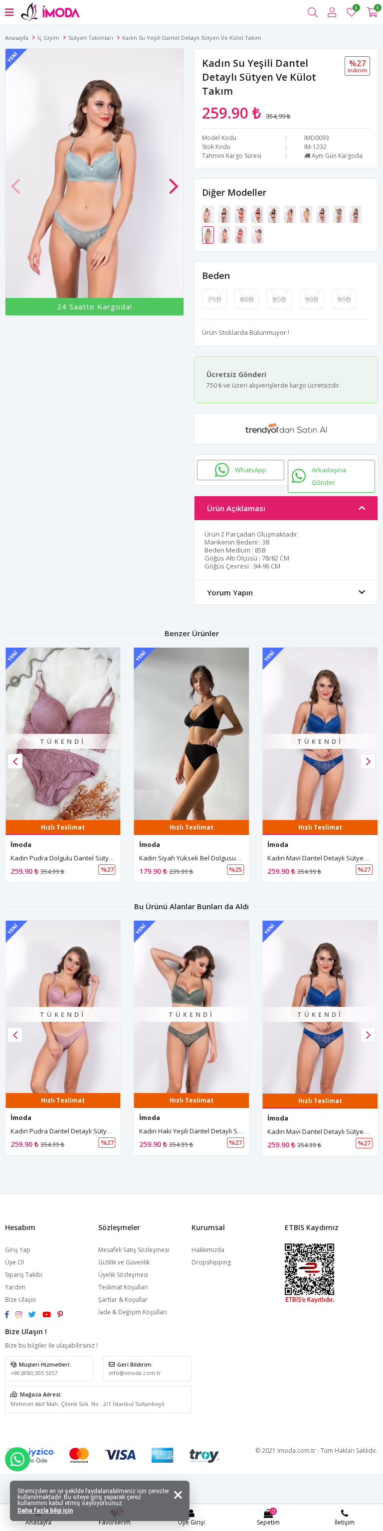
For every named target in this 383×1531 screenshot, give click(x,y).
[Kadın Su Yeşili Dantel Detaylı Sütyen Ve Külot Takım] (208, 234)
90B (312, 299)
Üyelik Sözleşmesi (123, 1274)
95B (344, 299)
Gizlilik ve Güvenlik (124, 1262)
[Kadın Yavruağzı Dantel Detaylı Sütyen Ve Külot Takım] (225, 234)
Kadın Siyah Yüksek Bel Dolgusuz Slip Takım (205, 857)
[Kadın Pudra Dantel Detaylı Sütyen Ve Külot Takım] (290, 213)
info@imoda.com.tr (135, 1373)
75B (214, 299)
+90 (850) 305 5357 (33, 1373)
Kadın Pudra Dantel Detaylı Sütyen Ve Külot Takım (85, 1130)
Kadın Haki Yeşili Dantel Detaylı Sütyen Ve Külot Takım (220, 1130)
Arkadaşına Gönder (329, 476)
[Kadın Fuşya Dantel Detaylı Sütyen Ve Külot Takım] (241, 234)
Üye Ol (14, 1262)
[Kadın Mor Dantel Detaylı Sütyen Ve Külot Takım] (323, 213)
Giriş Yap (17, 1250)
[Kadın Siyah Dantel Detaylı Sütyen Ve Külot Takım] (274, 213)
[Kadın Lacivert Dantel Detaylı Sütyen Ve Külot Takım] (225, 213)
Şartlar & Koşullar (123, 1299)
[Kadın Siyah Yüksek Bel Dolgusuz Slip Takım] (191, 734)
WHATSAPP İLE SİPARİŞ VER (17, 1459)
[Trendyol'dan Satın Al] (286, 428)
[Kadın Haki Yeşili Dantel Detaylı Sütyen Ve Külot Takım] (340, 213)
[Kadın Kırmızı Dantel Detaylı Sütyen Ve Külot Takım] (241, 213)
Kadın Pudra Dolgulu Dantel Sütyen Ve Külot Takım (86, 857)
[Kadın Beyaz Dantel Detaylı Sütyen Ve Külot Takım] (257, 234)
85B (279, 299)
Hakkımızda (208, 1250)
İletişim (345, 1522)
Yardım (15, 1287)
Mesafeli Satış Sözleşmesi (133, 1250)
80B (247, 299)
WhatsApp (250, 469)
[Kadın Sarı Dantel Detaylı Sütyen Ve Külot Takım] (307, 213)
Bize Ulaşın (20, 1299)
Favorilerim (356, 9)
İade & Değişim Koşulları (132, 1312)
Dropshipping (211, 1262)
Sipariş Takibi (23, 1274)
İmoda (20, 844)
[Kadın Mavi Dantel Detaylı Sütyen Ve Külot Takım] (355, 213)
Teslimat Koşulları (123, 1287)
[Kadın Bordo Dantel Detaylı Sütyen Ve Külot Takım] (258, 213)
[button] (174, 181)
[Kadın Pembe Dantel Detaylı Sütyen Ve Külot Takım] (208, 213)
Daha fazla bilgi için (45, 1511)
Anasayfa (16, 37)
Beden (216, 275)
